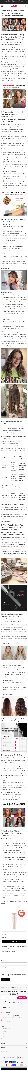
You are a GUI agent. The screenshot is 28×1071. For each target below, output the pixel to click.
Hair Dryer (3, 1033)
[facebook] (5, 1002)
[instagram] (9, 1002)
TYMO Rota (4, 537)
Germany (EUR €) (8, 1057)
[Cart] (26, 6)
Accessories (4, 1039)
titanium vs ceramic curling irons (10, 73)
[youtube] (18, 1002)
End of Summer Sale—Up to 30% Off (14, 2)
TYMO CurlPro (5, 124)
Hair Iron (3, 1036)
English (20, 1057)
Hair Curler (3, 1031)
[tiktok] (22, 1002)
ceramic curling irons (11, 64)
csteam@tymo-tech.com (9, 1010)
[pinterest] (14, 1002)
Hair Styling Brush (5, 1028)
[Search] (22, 6)
